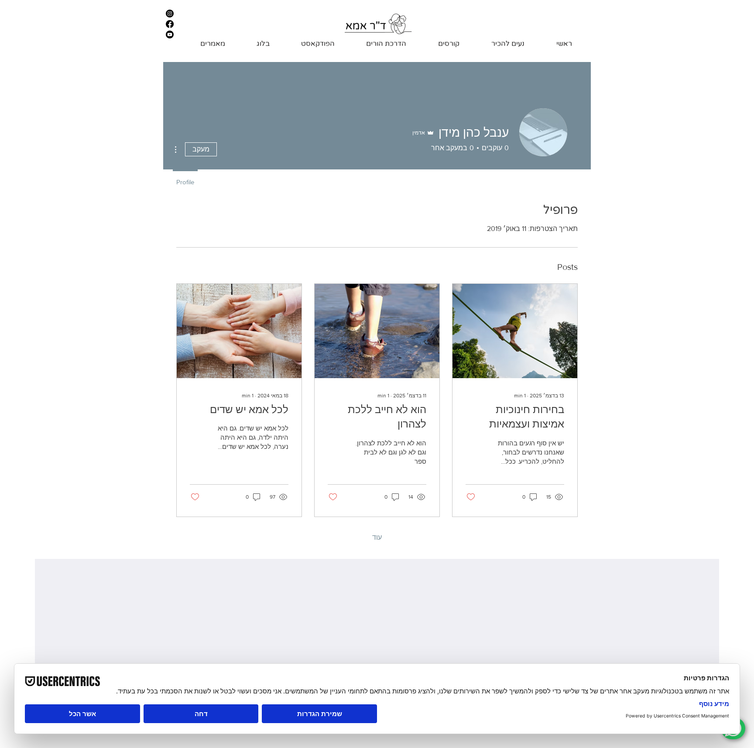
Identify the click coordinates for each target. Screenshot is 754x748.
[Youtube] (170, 34)
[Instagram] (170, 13)
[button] (439, 43)
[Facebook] (170, 24)
